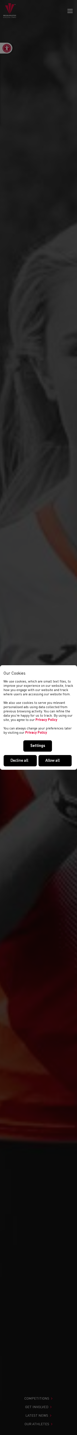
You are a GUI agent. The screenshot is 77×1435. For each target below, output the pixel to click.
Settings (37, 746)
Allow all (52, 761)
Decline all (19, 761)
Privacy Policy (46, 720)
